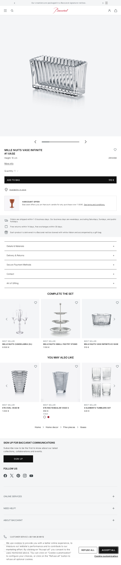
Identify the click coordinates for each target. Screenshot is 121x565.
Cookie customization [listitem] (106, 556)
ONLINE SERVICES (13, 496)
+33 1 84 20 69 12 (36, 537)
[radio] (44, 417)
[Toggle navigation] (5, 10)
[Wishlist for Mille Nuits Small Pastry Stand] (76, 302)
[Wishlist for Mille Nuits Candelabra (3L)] (35, 302)
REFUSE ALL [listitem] (87, 550)
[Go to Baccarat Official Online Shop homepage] (60, 10)
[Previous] (6, 319)
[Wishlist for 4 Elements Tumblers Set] (117, 366)
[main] (60, 222)
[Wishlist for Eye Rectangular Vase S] (76, 366)
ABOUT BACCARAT (13, 520)
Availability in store (17, 190)
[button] (14, 3)
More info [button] (8, 163)
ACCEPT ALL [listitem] (108, 550)
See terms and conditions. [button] (94, 204)
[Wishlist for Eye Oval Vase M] (35, 366)
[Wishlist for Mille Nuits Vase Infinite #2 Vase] (117, 302)
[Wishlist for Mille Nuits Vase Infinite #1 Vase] (115, 151)
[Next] (114, 319)
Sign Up (18, 459)
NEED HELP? (10, 508)
